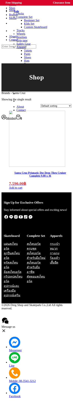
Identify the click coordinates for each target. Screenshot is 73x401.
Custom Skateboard (35, 27)
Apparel (21, 47)
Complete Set (24, 17)
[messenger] (30, 218)
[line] (11, 218)
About (20, 106)
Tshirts (28, 50)
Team (20, 94)
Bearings (21, 37)
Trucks (20, 30)
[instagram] (15, 218)
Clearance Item (61, 2)
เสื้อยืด (54, 262)
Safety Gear (23, 43)
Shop (12, 10)
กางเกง (54, 253)
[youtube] (20, 218)
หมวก (54, 248)
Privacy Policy (12, 315)
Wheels (20, 33)
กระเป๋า (55, 243)
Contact (21, 110)
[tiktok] (25, 218)
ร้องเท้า (55, 257)
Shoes (27, 57)
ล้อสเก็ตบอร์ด (12, 272)
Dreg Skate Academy (21, 101)
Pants (27, 54)
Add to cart (15, 187)
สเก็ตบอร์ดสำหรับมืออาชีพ (34, 267)
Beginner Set (31, 20)
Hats (26, 60)
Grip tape (22, 40)
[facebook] (6, 218)
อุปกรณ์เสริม (12, 295)
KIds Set (29, 23)
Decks (20, 13)
